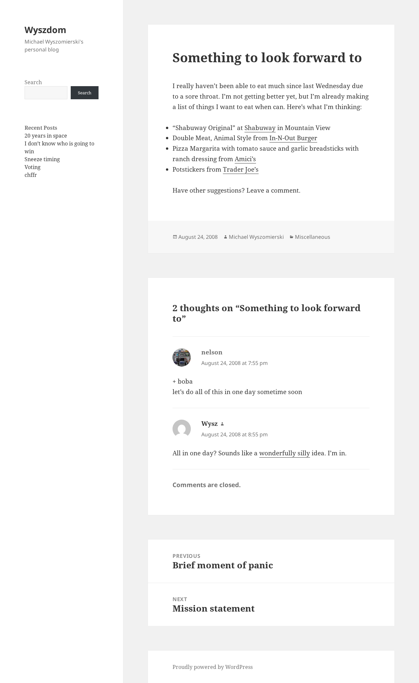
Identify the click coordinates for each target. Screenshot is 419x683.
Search (33, 82)
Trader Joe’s (241, 169)
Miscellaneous (312, 236)
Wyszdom (45, 30)
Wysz (209, 423)
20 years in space (46, 135)
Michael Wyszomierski (256, 236)
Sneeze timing (42, 159)
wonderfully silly (284, 453)
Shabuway (260, 127)
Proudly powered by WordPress (213, 667)
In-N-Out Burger (293, 138)
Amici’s (245, 159)
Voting (33, 167)
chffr (31, 175)
